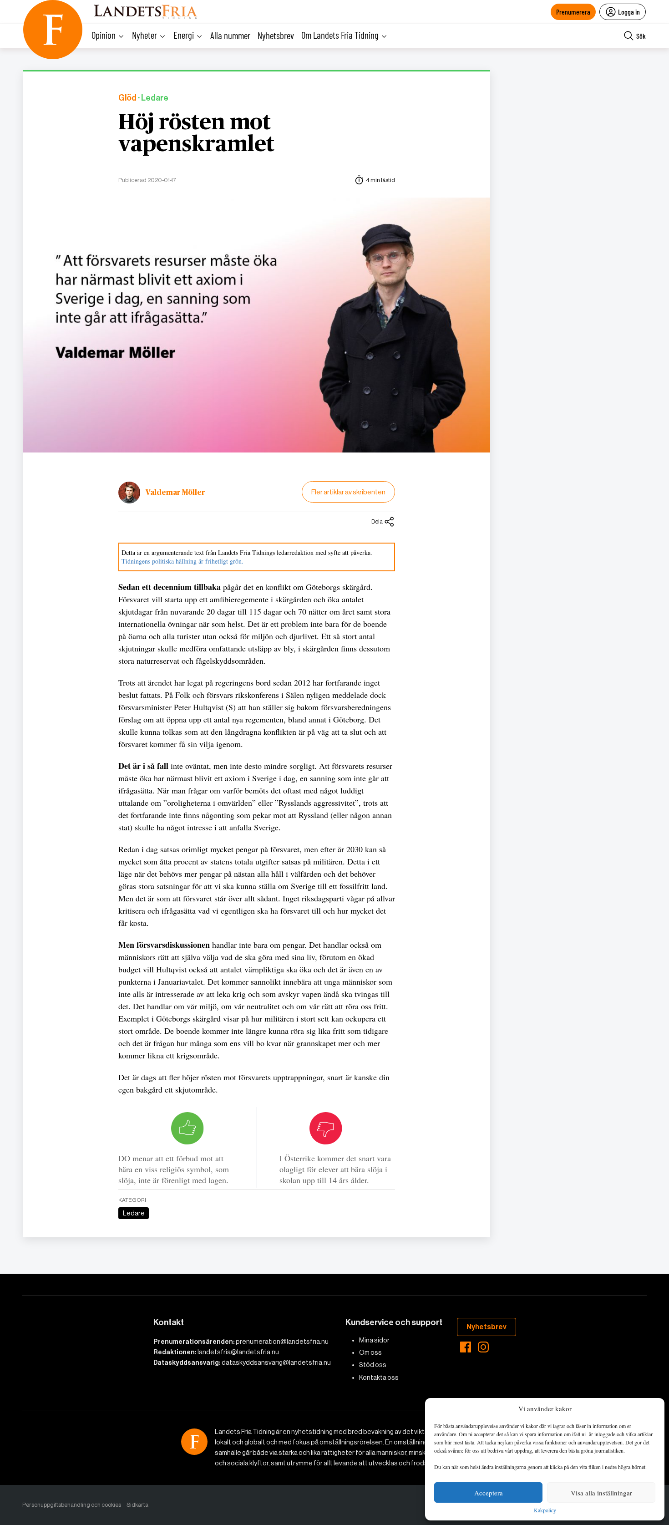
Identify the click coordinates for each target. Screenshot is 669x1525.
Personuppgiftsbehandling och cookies (71, 1504)
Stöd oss (372, 1364)
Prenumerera (573, 11)
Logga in (629, 11)
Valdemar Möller (175, 492)
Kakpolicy (545, 1510)
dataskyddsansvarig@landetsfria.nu (276, 1362)
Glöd (127, 98)
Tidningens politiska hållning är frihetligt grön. (182, 561)
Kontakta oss (379, 1377)
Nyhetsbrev (276, 35)
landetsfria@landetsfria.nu (238, 1352)
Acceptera (488, 1492)
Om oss (370, 1352)
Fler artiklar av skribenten (348, 492)
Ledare (134, 1213)
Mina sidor (374, 1340)
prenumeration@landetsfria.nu (282, 1341)
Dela (377, 521)
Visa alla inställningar (601, 1492)
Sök (641, 35)
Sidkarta (137, 1504)
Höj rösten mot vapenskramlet (196, 134)
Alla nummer (230, 35)
